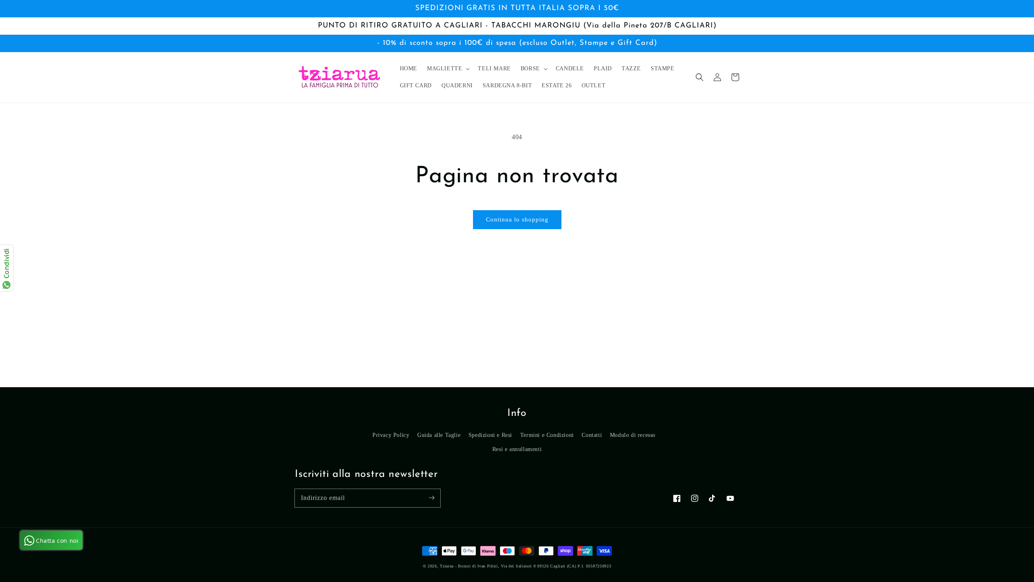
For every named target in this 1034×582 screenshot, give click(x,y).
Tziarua (447, 566)
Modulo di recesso (633, 435)
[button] (699, 77)
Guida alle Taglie (438, 435)
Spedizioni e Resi (490, 435)
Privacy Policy (390, 435)
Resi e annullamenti (517, 449)
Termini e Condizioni (547, 435)
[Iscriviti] (431, 498)
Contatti (592, 435)
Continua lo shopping (517, 219)
